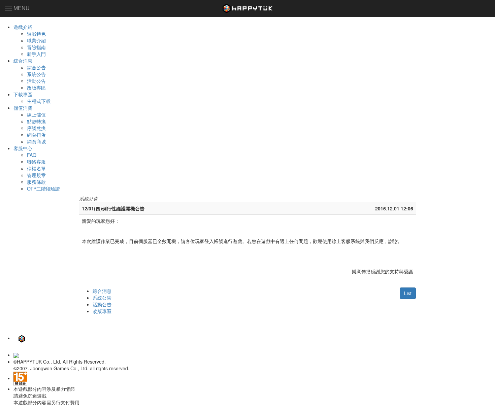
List (407, 293)
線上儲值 (36, 114)
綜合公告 (36, 67)
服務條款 (36, 181)
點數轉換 (36, 121)
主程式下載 (39, 101)
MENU (21, 8)
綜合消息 (22, 60)
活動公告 (36, 80)
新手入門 (36, 53)
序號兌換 (36, 128)
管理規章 (36, 175)
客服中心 (22, 148)
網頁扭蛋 (36, 134)
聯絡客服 (36, 161)
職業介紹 (36, 40)
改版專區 (36, 87)
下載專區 (22, 94)
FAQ (31, 154)
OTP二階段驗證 (43, 188)
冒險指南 (36, 47)
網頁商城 (36, 141)
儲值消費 (22, 107)
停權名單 (36, 168)
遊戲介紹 (22, 27)
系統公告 (36, 74)
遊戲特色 (36, 33)
